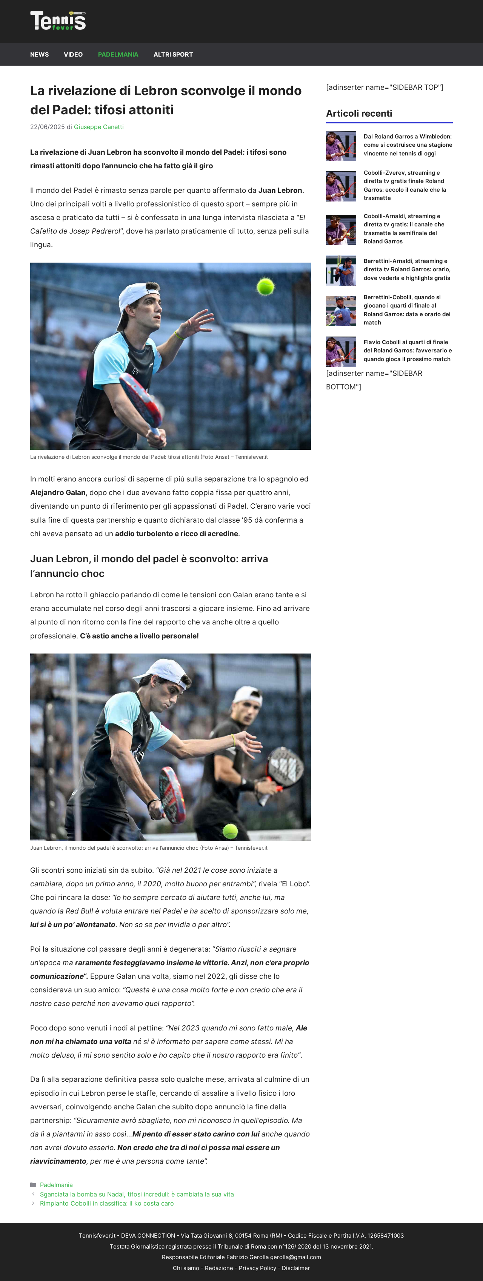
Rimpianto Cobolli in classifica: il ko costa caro (107, 1203)
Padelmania (118, 54)
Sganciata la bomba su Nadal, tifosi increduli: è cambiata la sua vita (137, 1194)
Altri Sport (173, 54)
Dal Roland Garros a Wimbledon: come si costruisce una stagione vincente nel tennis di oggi (408, 145)
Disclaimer (296, 1268)
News (39, 54)
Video (73, 54)
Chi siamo (186, 1268)
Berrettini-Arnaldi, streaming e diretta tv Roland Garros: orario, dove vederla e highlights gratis (407, 269)
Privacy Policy (257, 1268)
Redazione (219, 1268)
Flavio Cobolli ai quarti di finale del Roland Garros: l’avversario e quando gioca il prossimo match (408, 350)
